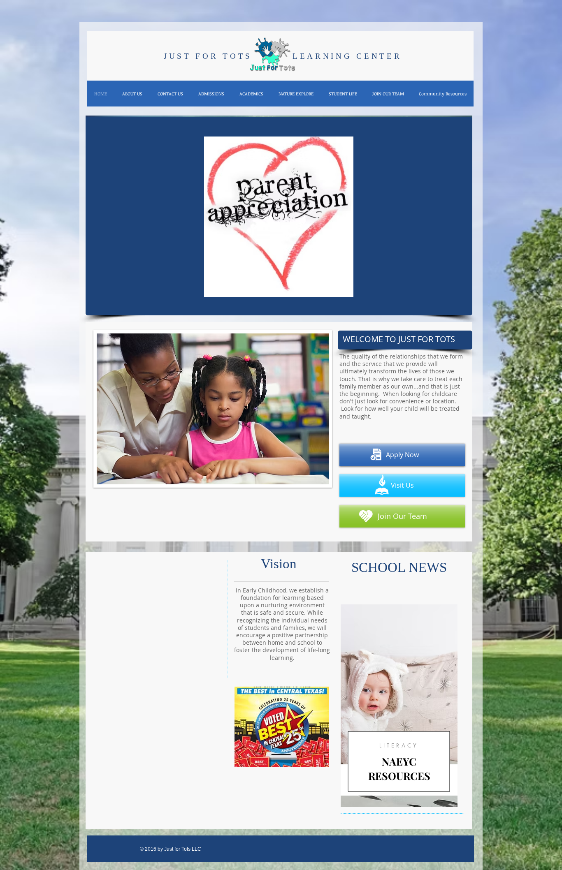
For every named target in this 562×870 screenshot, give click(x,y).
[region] (399, 705)
